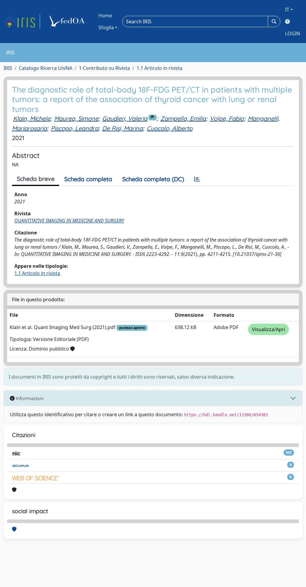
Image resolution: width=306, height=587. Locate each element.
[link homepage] (22, 21)
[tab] (197, 179)
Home (105, 15)
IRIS (8, 68)
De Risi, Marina (122, 128)
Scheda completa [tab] (88, 179)
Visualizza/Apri (268, 329)
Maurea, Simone (76, 118)
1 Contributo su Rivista (104, 68)
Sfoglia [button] (106, 27)
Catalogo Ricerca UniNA (45, 68)
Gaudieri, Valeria (124, 118)
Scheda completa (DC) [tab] (153, 179)
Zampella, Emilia (183, 118)
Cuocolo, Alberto (169, 128)
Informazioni (29, 398)
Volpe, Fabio (227, 118)
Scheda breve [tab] (35, 178)
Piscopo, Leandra (74, 128)
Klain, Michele (31, 118)
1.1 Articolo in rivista (159, 68)
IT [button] (287, 9)
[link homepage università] (68, 21)
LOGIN (292, 33)
